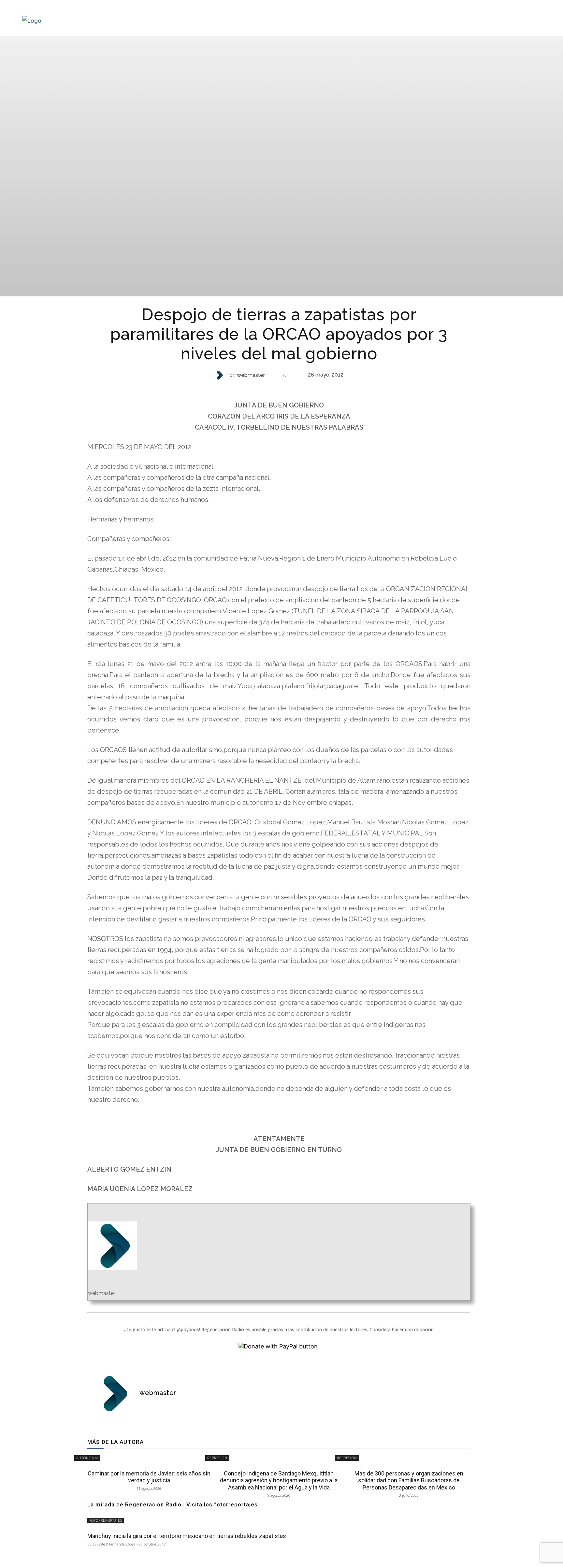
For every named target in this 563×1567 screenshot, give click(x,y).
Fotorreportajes (105, 1520)
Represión (278, 388)
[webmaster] (220, 375)
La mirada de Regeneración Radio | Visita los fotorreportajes (172, 1504)
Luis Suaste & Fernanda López (111, 1544)
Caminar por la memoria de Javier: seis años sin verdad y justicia (149, 1477)
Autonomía (87, 1458)
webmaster (251, 375)
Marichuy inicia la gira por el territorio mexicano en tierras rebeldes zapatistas (186, 1535)
